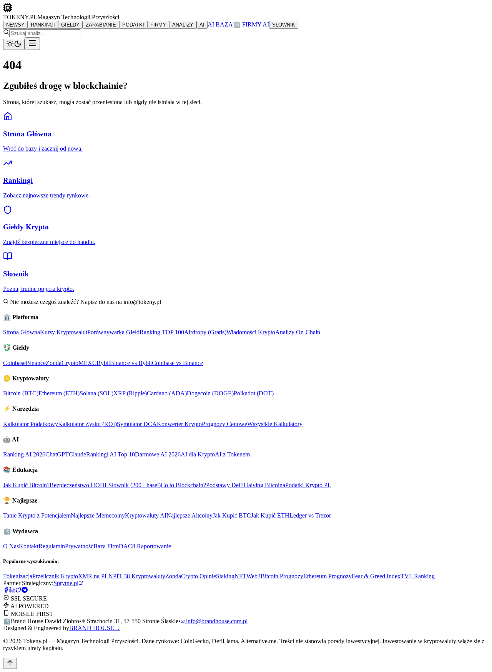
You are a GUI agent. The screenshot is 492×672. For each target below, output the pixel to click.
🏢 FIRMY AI (251, 24)
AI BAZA (220, 24)
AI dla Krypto (198, 454)
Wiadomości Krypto (250, 332)
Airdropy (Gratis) (205, 332)
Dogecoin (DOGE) (210, 393)
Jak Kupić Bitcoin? (26, 485)
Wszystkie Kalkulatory (275, 424)
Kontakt (28, 546)
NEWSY (15, 25)
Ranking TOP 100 (162, 332)
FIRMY (158, 25)
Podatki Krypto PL (308, 485)
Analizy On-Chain (297, 332)
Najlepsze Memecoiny (98, 515)
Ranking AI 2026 (24, 454)
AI (201, 25)
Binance (36, 363)
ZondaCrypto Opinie (190, 576)
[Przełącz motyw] (14, 44)
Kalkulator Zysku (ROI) (87, 424)
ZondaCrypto (62, 363)
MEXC (87, 363)
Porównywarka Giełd (113, 332)
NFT (240, 576)
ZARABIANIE (101, 25)
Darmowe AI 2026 (158, 454)
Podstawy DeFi (225, 485)
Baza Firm (106, 546)
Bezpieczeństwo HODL (79, 485)
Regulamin (51, 546)
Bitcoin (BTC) (20, 393)
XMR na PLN (95, 576)
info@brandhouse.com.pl (216, 621)
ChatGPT (57, 454)
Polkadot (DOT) (254, 393)
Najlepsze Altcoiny (189, 515)
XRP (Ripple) (130, 393)
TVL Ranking (418, 576)
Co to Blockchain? (183, 485)
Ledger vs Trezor (310, 515)
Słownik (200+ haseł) (134, 485)
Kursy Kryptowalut (63, 332)
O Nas (11, 546)
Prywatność (79, 546)
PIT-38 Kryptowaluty (139, 576)
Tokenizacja (17, 576)
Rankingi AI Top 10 (110, 454)
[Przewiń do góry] (10, 663)
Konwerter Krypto (179, 424)
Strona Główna (21, 332)
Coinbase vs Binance (177, 363)
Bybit (103, 363)
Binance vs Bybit (131, 363)
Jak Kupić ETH (270, 515)
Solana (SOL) (96, 393)
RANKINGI (43, 25)
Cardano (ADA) (167, 393)
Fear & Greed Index (376, 576)
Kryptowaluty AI (145, 515)
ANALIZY (182, 25)
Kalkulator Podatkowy (30, 424)
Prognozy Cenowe (224, 424)
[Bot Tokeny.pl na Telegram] (25, 590)
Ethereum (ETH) (59, 393)
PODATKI (133, 25)
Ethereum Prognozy (327, 576)
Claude (77, 454)
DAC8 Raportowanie (145, 546)
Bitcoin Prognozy (282, 576)
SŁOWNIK (283, 25)
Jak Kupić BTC (232, 515)
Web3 (253, 576)
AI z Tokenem (232, 454)
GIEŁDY (70, 25)
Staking (225, 576)
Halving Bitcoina (264, 485)
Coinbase (14, 363)
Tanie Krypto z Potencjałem (37, 515)
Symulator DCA (137, 424)
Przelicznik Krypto (55, 576)
